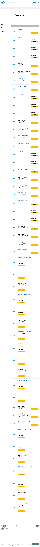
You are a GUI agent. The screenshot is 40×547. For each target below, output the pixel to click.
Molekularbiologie (7, 8)
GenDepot (23, 271)
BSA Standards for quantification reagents (23, 143)
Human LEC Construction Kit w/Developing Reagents (25, 478)
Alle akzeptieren (35, 544)
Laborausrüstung (3, 28)
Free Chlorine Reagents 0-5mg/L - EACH (23, 159)
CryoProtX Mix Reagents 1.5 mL (22, 78)
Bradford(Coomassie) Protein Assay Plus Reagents (24, 257)
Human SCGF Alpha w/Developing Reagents (24, 151)
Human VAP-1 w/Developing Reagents (23, 135)
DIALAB (23, 63)
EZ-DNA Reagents (20, 29)
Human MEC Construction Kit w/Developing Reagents (25, 503)
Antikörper (2, 21)
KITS (1, 23)
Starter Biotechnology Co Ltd (25, 169)
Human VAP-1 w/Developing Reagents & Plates (24, 249)
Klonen (2, 27)
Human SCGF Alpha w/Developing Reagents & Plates (25, 306)
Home (3, 8)
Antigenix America (24, 136)
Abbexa (23, 357)
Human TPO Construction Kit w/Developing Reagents (25, 466)
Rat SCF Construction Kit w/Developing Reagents (24, 331)
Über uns (17, 524)
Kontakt (17, 525)
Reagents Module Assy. (21, 45)
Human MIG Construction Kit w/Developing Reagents (25, 429)
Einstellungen (29, 544)
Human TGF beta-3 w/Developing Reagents (23, 208)
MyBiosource (23, 226)
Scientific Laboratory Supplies (26, 55)
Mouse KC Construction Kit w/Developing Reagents (25, 380)
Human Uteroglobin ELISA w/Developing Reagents (24, 294)
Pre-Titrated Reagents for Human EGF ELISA (24, 241)
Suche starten (36, 2)
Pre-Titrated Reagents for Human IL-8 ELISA (24, 413)
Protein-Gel (2, 31)
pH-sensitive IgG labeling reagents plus (23, 184)
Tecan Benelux (23, 120)
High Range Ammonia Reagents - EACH (23, 102)
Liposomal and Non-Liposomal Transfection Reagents (25, 343)
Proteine (2, 24)
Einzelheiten (34, 33)
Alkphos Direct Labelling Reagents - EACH (23, 127)
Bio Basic (23, 30)
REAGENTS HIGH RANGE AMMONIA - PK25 (23, 94)
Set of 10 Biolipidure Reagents (22, 86)
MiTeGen (23, 79)
